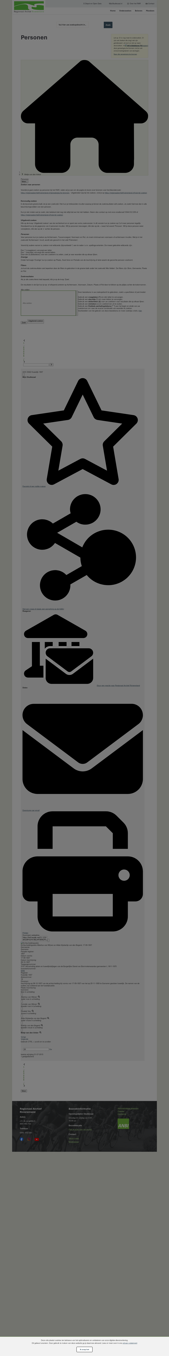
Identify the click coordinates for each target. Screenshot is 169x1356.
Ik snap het (84, 1349)
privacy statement (130, 1343)
